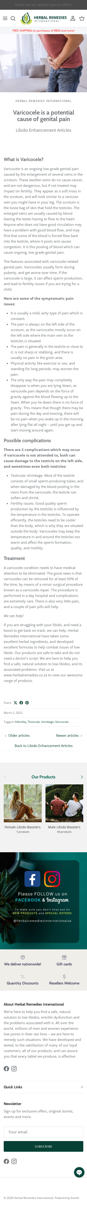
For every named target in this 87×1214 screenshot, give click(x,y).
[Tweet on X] (15, 702)
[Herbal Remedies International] (43, 18)
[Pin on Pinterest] (27, 702)
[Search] (15, 18)
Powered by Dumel (67, 1198)
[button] (79, 1172)
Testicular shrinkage (41, 722)
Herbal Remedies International (33, 1198)
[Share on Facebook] (21, 702)
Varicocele (62, 722)
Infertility (20, 722)
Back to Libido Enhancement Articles (44, 745)
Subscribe (43, 1146)
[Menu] (5, 18)
